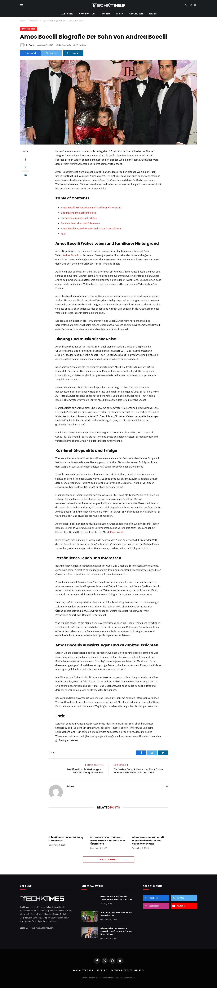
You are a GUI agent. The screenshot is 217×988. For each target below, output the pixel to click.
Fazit (63, 233)
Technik (105, 13)
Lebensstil (67, 13)
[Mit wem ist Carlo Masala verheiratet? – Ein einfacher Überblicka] (108, 823)
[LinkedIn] (25, 175)
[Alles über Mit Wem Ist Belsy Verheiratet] (67, 823)
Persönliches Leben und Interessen (80, 223)
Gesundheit (136, 13)
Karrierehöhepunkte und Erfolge (79, 218)
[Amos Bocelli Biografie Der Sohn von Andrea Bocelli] (108, 102)
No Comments (64, 45)
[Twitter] (25, 167)
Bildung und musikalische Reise (78, 212)
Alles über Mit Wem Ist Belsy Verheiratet (66, 839)
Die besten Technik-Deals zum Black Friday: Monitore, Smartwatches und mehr (139, 771)
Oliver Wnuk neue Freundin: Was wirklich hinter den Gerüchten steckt (149, 840)
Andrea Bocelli (70, 255)
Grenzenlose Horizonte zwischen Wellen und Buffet (116, 898)
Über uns (102, 970)
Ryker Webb (116, 532)
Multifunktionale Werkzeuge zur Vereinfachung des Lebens (85, 771)
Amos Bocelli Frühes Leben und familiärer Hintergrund (91, 207)
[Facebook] (25, 159)
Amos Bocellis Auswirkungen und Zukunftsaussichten (91, 228)
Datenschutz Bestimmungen (127, 970)
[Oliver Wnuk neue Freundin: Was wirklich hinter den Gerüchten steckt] (150, 823)
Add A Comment (108, 859)
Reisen (119, 13)
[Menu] (21, 5)
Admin (31, 45)
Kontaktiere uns (83, 970)
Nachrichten (87, 13)
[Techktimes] (108, 5)
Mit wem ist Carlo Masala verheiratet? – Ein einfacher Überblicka (107, 840)
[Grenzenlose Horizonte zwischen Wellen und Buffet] (89, 900)
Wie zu (152, 13)
